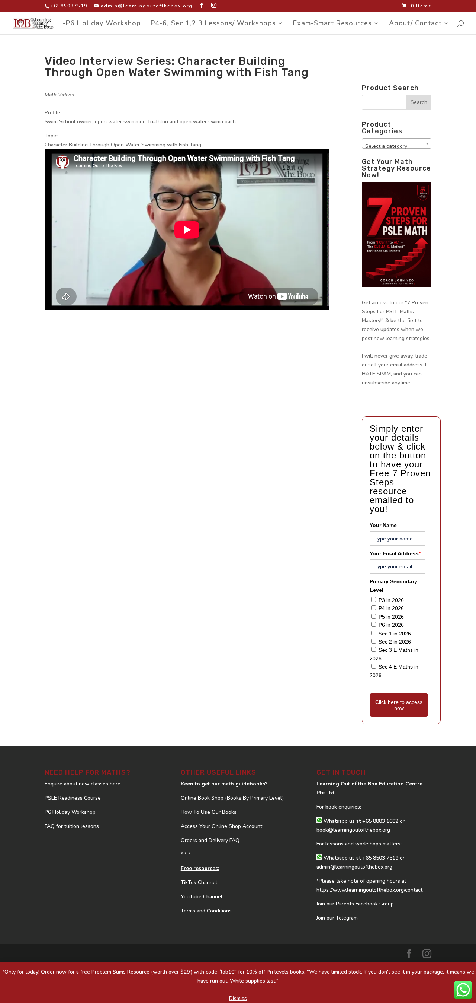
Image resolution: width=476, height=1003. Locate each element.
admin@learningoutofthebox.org (354, 866)
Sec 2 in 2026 (395, 642)
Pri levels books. (286, 971)
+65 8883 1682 (380, 821)
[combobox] (396, 143)
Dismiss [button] (238, 998)
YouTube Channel (201, 896)
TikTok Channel (199, 882)
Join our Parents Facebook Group (355, 903)
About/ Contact (415, 24)
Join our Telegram (337, 917)
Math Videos (59, 94)
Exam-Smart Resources (332, 24)
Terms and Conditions (206, 910)
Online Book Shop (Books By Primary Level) (232, 798)
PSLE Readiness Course (73, 798)
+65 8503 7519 (380, 857)
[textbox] (396, 146)
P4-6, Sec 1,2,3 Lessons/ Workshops (213, 24)
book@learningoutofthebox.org (353, 830)
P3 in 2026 (391, 600)
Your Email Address (395, 553)
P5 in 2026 (391, 617)
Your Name (383, 525)
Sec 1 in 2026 (395, 634)
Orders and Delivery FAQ (210, 840)
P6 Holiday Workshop (70, 812)
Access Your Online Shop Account (221, 826)
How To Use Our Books (209, 812)
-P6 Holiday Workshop (102, 24)
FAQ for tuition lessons (72, 826)
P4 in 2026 (391, 608)
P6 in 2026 (391, 625)
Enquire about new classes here (82, 783)
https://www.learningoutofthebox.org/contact (369, 890)
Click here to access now (398, 705)
